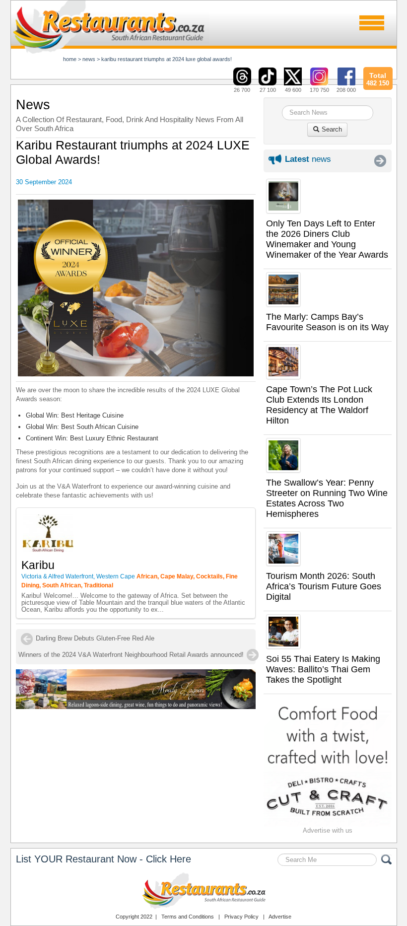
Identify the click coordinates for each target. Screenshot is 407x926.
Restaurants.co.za (203, 891)
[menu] (371, 22)
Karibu (38, 565)
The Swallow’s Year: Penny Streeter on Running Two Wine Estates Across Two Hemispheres (327, 498)
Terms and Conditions (187, 917)
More (380, 160)
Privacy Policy (241, 917)
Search (331, 129)
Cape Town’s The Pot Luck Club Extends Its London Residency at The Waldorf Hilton (319, 405)
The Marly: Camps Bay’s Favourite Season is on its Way (327, 322)
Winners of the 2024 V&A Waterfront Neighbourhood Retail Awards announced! (131, 654)
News (88, 59)
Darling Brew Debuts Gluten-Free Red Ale (95, 638)
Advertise (280, 917)
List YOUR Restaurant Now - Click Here (103, 859)
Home (69, 59)
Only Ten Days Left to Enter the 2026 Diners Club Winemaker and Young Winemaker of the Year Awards (327, 239)
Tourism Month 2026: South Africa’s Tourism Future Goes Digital (323, 586)
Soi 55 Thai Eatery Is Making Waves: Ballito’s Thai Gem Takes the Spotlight (323, 669)
